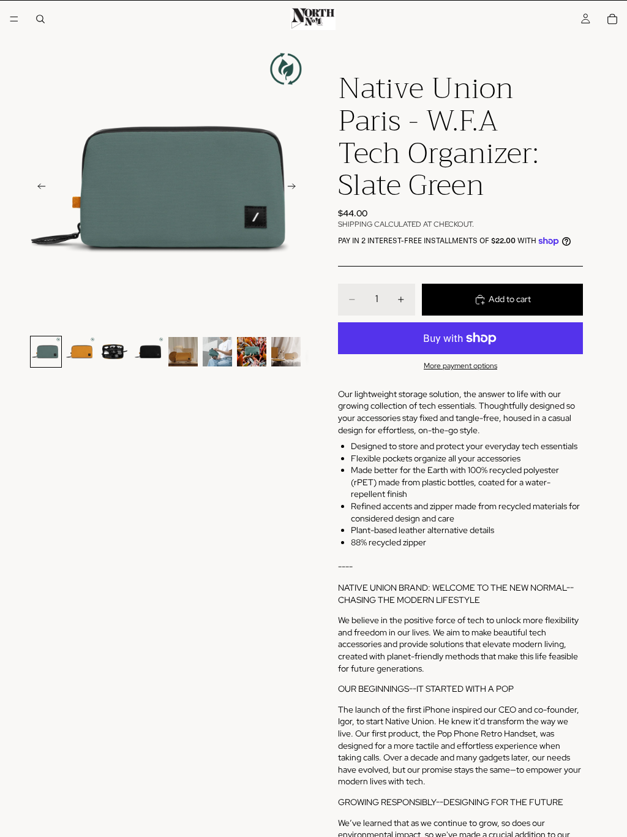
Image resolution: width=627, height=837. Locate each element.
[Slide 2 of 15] (80, 351)
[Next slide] (295, 188)
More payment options (460, 366)
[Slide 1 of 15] (46, 351)
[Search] (40, 19)
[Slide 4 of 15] (148, 351)
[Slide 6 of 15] (217, 351)
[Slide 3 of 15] (114, 351)
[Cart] (612, 19)
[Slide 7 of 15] (251, 351)
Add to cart (510, 299)
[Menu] (14, 19)
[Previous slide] (37, 188)
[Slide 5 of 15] (183, 351)
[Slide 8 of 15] (286, 351)
